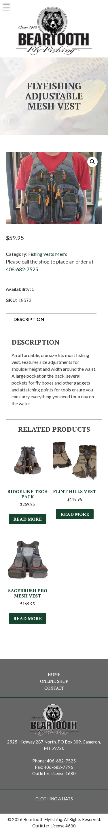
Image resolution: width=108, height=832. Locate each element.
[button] (92, 162)
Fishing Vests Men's (47, 254)
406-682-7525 (22, 269)
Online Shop (54, 681)
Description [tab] (29, 319)
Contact (54, 688)
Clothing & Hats (54, 798)
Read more (27, 519)
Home (54, 674)
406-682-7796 (58, 767)
